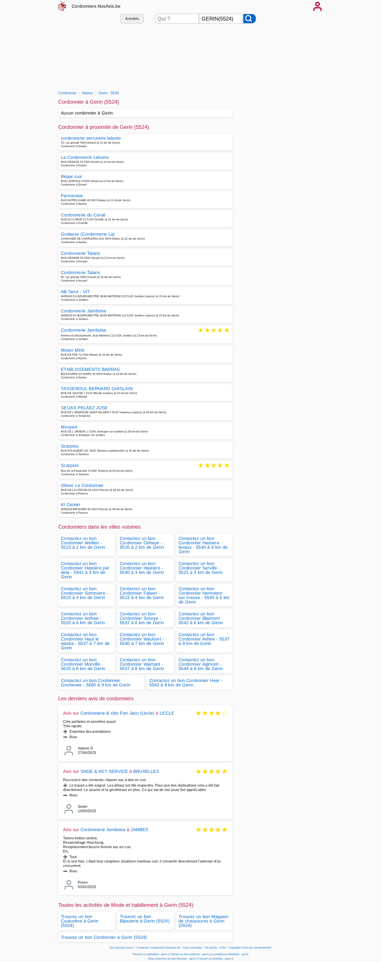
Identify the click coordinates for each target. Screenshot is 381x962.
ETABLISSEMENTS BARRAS (90, 369)
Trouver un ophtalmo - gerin (150, 954)
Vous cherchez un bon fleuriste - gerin (172, 958)
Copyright (234, 947)
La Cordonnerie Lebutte (85, 157)
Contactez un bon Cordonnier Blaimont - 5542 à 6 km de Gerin (201, 618)
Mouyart (69, 427)
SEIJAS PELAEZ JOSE (84, 408)
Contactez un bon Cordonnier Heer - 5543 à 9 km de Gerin (186, 682)
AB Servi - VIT (75, 291)
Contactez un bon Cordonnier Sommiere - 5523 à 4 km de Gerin (84, 593)
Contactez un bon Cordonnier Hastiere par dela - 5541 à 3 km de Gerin (85, 570)
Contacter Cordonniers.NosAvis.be (159, 947)
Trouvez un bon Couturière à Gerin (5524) (80, 921)
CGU (223, 947)
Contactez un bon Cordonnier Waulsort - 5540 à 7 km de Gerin (142, 639)
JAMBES (139, 829)
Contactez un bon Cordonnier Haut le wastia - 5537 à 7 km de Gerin (85, 641)
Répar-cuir (71, 176)
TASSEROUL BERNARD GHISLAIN (97, 388)
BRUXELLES (146, 771)
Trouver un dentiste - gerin (215, 958)
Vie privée (211, 947)
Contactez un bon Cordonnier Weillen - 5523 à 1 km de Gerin (83, 543)
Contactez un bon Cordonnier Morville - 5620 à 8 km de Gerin (83, 664)
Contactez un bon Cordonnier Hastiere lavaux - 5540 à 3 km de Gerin (203, 545)
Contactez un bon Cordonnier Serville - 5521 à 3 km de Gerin (201, 568)
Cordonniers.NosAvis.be (96, 6)
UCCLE (167, 713)
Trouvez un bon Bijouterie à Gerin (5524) (145, 918)
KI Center (70, 504)
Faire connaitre (192, 947)
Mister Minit (72, 350)
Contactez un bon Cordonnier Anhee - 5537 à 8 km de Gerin (204, 639)
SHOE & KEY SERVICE (104, 771)
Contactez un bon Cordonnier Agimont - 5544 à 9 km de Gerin (201, 664)
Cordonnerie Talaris (80, 253)
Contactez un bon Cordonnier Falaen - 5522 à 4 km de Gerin (142, 593)
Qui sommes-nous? (122, 947)
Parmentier (72, 195)
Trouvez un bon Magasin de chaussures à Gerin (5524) (203, 921)
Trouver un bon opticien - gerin (189, 954)
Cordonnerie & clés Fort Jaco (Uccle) (117, 713)
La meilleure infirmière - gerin (229, 954)
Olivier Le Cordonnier (82, 485)
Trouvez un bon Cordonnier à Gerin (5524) (104, 937)
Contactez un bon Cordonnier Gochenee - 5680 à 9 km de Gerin (95, 682)
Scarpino (70, 446)
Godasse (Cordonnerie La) (88, 234)
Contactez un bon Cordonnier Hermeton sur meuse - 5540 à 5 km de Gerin (204, 595)
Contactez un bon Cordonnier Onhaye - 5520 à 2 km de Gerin (142, 543)
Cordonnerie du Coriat (83, 215)
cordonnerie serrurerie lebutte (91, 138)
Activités (132, 19)
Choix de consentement (256, 947)
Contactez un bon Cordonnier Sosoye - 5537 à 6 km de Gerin (142, 618)
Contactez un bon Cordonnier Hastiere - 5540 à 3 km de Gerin (142, 568)
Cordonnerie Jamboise (83, 311)
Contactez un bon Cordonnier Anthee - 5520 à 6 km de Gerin (83, 618)
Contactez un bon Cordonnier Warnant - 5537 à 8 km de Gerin (142, 664)
